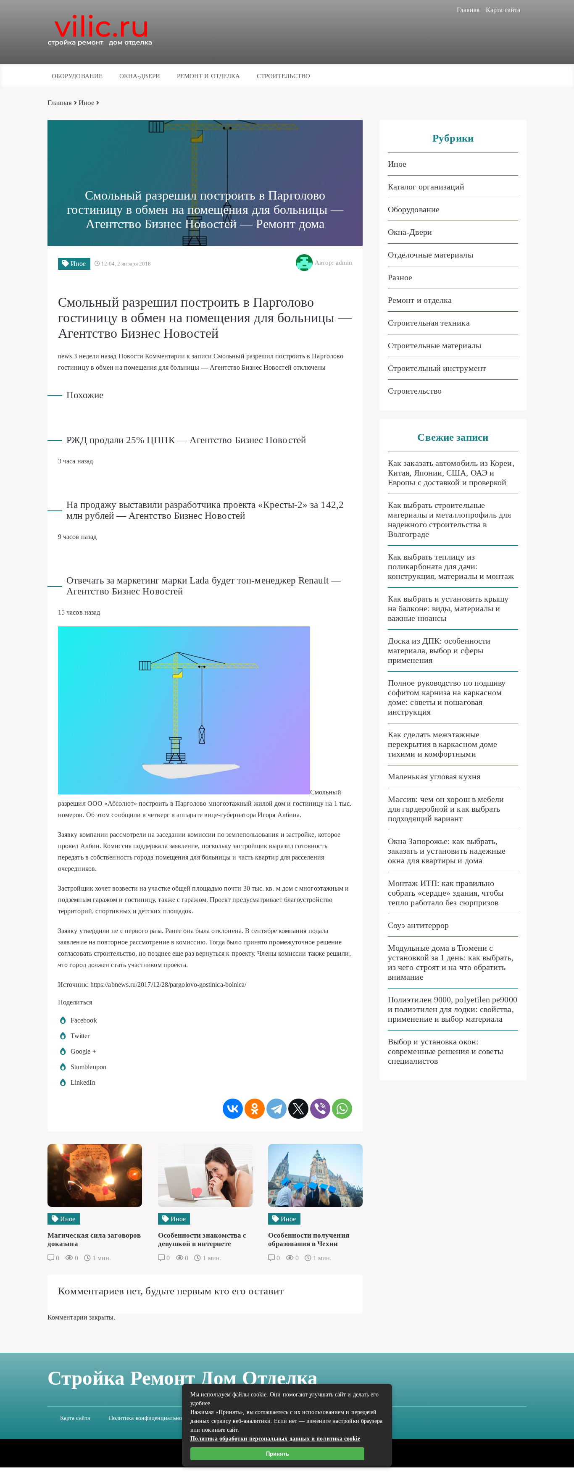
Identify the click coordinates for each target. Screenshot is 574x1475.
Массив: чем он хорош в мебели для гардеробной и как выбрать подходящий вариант (446, 808)
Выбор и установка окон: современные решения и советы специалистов (445, 1051)
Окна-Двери (139, 76)
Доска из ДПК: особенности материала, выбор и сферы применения (439, 650)
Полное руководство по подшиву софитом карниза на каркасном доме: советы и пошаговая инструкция (447, 697)
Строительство (283, 76)
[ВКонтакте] (233, 1109)
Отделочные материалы (430, 254)
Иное (87, 103)
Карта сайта (503, 9)
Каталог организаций (426, 186)
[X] (298, 1109)
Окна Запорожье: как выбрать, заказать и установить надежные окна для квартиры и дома (447, 850)
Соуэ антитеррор (418, 925)
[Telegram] (276, 1109)
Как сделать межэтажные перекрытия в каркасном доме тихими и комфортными (442, 744)
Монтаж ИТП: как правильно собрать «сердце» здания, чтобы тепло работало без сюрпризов (445, 892)
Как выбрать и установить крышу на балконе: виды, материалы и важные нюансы (448, 608)
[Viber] (320, 1109)
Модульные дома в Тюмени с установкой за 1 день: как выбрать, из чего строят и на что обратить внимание (450, 962)
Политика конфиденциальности (149, 1418)
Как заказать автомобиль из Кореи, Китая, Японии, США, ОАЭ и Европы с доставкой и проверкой (451, 472)
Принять (277, 1454)
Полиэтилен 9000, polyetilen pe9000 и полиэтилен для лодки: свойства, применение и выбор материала (452, 1009)
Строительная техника (429, 322)
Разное (400, 277)
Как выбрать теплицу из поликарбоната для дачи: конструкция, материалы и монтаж (451, 566)
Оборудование (77, 76)
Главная (468, 9)
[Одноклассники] (255, 1109)
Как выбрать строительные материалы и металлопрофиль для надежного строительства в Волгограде (449, 519)
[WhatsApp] (342, 1109)
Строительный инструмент (437, 368)
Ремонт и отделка (208, 76)
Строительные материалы (434, 345)
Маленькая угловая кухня (434, 776)
